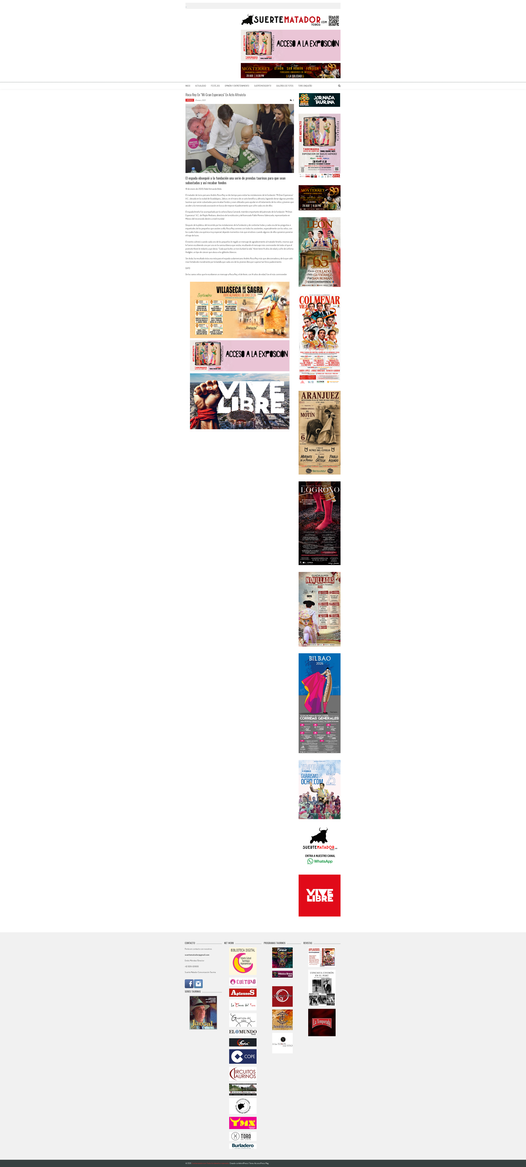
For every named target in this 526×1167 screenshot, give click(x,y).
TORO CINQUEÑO (305, 85)
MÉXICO (190, 100)
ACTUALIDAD (200, 85)
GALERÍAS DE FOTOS (284, 85)
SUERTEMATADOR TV (262, 85)
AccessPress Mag (261, 1163)
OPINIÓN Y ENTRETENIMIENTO (237, 85)
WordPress (243, 1163)
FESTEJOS (215, 85)
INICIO (187, 85)
